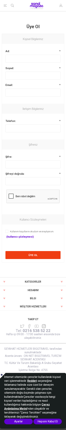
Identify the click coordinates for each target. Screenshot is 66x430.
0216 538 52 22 (37, 330)
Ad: (7, 51)
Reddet (32, 381)
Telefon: (10, 121)
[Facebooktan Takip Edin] (29, 326)
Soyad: (9, 68)
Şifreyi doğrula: (14, 173)
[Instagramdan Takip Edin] (36, 326)
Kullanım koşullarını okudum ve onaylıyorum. (32, 231)
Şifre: (8, 156)
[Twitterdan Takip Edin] (22, 326)
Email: (9, 85)
